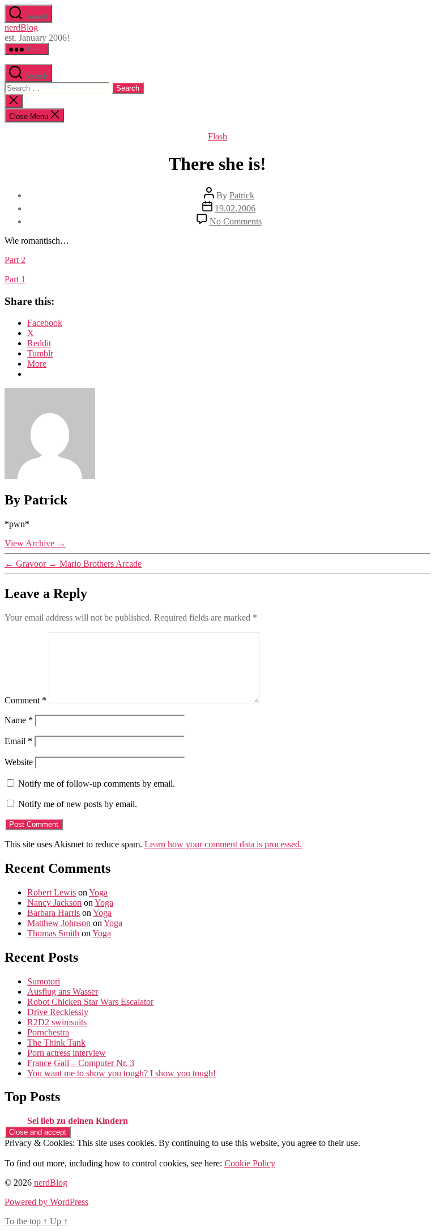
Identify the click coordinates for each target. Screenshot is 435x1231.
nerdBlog (21, 27)
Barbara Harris (53, 913)
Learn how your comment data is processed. (223, 844)
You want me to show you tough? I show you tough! (121, 1073)
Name (19, 720)
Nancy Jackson (54, 902)
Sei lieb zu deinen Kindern (77, 1121)
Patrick (241, 195)
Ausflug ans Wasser (62, 991)
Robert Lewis (51, 892)
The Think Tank (56, 1042)
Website (19, 762)
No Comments (236, 221)
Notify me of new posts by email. (77, 804)
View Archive (35, 543)
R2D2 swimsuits (57, 1022)
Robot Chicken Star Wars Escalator (90, 1002)
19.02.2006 (235, 208)
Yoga (98, 892)
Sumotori (43, 981)
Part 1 (15, 279)
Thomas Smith (53, 933)
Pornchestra (48, 1032)
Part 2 (15, 260)
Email (18, 741)
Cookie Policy (249, 1163)
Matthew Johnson (59, 923)
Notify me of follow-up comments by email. (96, 783)
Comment (25, 700)
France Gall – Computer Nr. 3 (80, 1063)
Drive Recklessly (57, 1012)
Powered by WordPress (46, 1202)
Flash (217, 136)
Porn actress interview (66, 1053)
